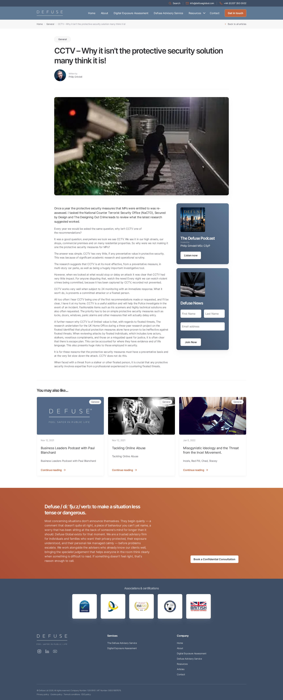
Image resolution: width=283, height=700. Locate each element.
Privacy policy (43, 694)
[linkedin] (47, 651)
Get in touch (235, 13)
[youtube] (55, 651)
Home (91, 13)
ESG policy (86, 694)
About (104, 13)
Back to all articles (237, 24)
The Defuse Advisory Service (122, 643)
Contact (214, 13)
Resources (195, 13)
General (50, 24)
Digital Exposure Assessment (131, 13)
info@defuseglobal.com (202, 3)
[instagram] (39, 651)
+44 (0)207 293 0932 (235, 3)
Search (176, 3)
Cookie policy (56, 694)
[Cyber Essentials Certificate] (84, 606)
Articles (180, 669)
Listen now (190, 255)
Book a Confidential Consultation (214, 559)
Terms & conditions (72, 694)
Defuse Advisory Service (168, 13)
